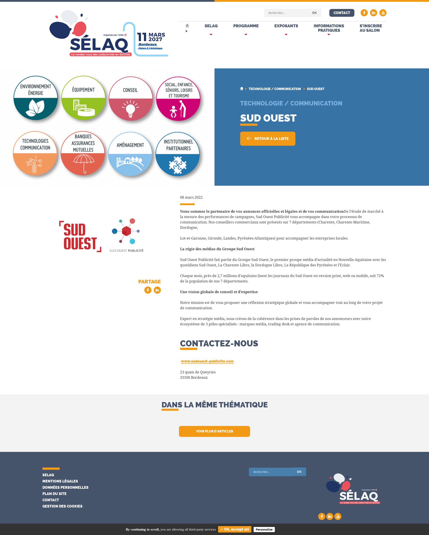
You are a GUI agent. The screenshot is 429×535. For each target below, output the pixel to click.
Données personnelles (65, 487)
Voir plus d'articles (214, 431)
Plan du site (54, 494)
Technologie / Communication (291, 103)
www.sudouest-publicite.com (207, 361)
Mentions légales (60, 481)
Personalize (264, 529)
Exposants (286, 25)
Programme (246, 25)
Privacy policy (289, 529)
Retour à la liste (271, 139)
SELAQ (211, 25)
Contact (342, 13)
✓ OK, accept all (234, 529)
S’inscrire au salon (371, 28)
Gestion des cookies (62, 506)
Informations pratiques (329, 28)
